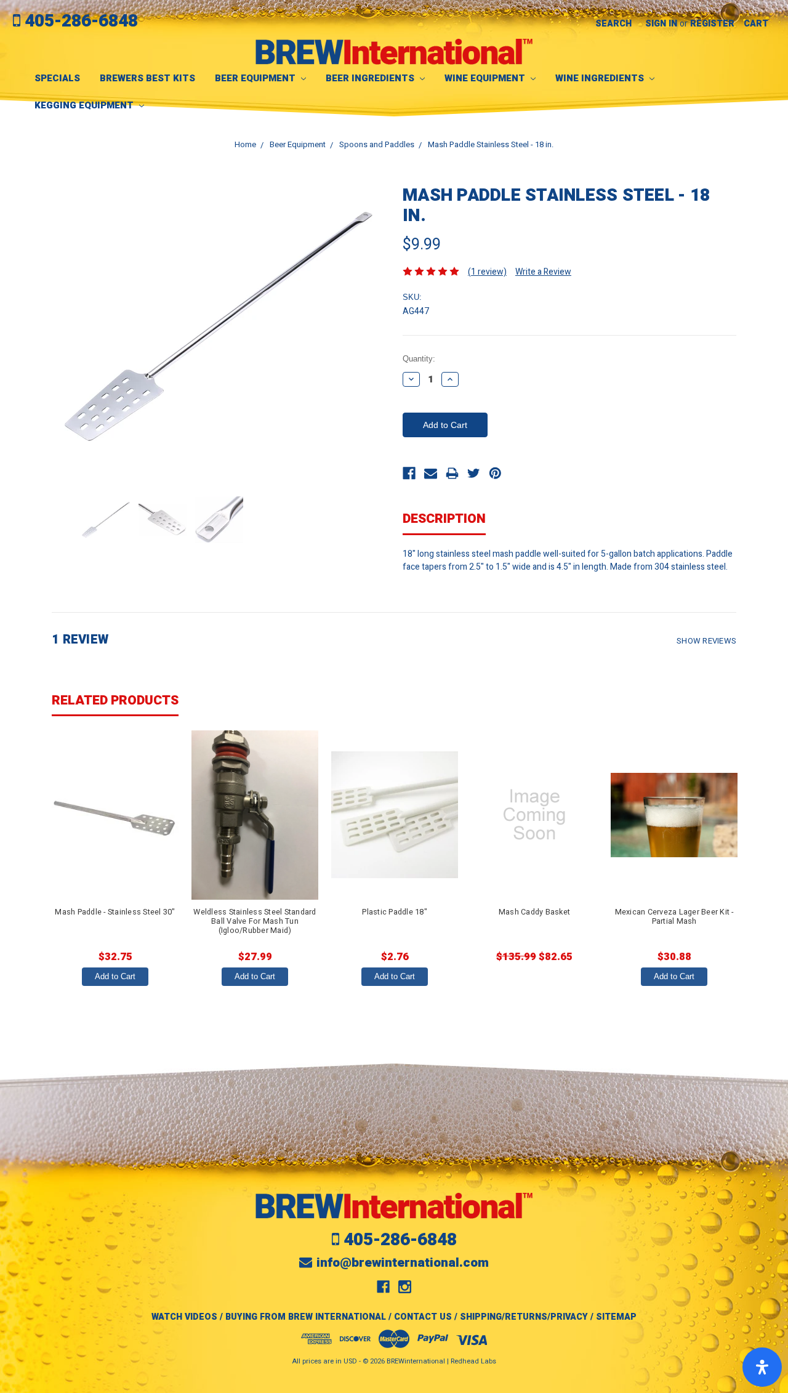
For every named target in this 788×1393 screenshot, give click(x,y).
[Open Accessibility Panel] (762, 1367)
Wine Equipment (486, 78)
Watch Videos (184, 1316)
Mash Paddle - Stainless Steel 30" (115, 912)
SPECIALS (57, 78)
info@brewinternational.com (402, 1262)
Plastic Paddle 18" (394, 912)
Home (245, 144)
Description (444, 518)
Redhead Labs (473, 1361)
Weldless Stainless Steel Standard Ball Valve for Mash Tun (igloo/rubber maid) (254, 921)
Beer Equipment (256, 78)
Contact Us (423, 1316)
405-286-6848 (81, 21)
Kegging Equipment (85, 105)
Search (613, 23)
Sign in (661, 23)
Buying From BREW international (305, 1316)
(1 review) (487, 271)
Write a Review (543, 271)
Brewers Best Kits (147, 78)
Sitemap (616, 1316)
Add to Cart (115, 976)
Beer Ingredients (371, 78)
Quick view (115, 814)
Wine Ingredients (600, 78)
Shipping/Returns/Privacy (524, 1316)
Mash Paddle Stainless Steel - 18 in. (490, 144)
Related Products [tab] (115, 700)
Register (712, 23)
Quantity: (419, 358)
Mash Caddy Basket (534, 912)
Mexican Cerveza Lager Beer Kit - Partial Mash (674, 916)
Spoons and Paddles (376, 144)
